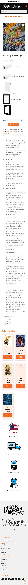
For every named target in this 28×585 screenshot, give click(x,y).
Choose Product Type (8, 61)
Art (8, 131)
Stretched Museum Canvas (9, 93)
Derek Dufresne (8, 135)
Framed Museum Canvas (17, 110)
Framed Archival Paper (15, 99)
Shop (3, 543)
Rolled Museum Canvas (18, 76)
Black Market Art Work (15, 131)
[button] (22, 25)
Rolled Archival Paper (18, 67)
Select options (8, 357)
